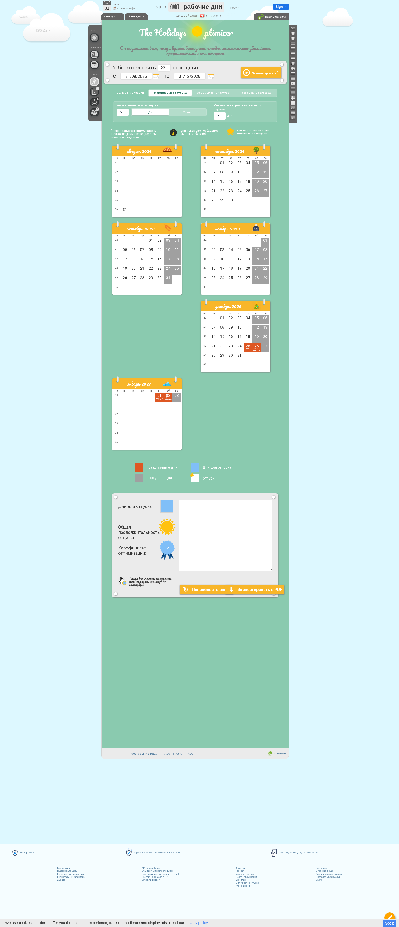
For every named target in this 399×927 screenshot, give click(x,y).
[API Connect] (94, 37)
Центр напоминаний (246, 877)
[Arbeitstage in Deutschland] (294, 43)
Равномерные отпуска (255, 92)
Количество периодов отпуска (137, 105)
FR (162, 7)
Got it (389, 923)
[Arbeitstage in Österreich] (294, 53)
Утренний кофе (244, 886)
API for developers (151, 868)
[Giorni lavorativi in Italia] (294, 38)
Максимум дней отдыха (170, 92)
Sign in (281, 7)
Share (319, 880)
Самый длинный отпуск (213, 92)
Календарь (136, 16)
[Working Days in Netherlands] (294, 58)
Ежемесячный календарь (70, 874)
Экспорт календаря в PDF (155, 877)
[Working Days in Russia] (294, 73)
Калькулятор (63, 868)
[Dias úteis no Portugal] (294, 118)
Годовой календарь (67, 871)
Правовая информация (328, 877)
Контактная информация (329, 874)
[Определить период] (389, 917)
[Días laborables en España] (294, 113)
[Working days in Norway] (294, 98)
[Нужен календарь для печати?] (94, 64)
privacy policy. (197, 923)
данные (61, 880)
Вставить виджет (151, 880)
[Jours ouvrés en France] (294, 33)
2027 (190, 753)
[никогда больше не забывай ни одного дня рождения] (94, 102)
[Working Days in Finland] (294, 103)
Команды (240, 868)
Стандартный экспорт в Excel (157, 871)
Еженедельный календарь (71, 877)
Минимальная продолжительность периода (237, 107)
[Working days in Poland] (294, 48)
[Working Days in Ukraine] (294, 78)
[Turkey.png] (294, 108)
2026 (178, 753)
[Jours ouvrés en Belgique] (294, 63)
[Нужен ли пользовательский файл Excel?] (94, 54)
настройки (321, 868)
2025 (167, 753)
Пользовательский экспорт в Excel (160, 874)
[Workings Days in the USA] (294, 28)
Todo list (240, 871)
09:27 (116, 4)
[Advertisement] (147, 333)
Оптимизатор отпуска (247, 882)
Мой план (241, 880)
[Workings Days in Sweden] (294, 88)
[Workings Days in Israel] (294, 83)
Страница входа (324, 871)
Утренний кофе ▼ (125, 8)
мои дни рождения (245, 874)
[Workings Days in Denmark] (294, 93)
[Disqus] (195, 681)
